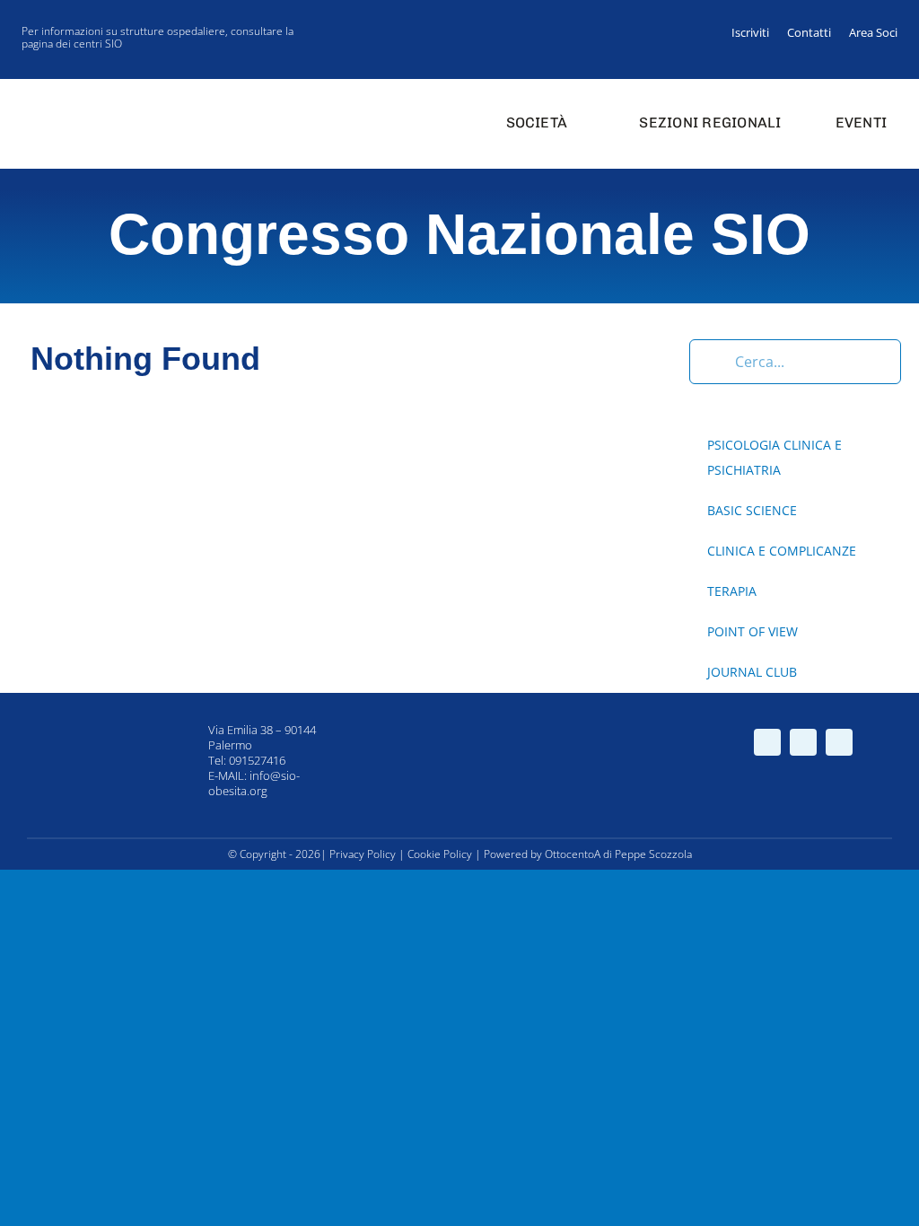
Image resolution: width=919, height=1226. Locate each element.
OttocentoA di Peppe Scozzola (618, 854)
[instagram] (854, 63)
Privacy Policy (362, 854)
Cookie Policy (439, 854)
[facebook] (825, 63)
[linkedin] (883, 63)
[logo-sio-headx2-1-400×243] (82, 97)
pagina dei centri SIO (72, 43)
